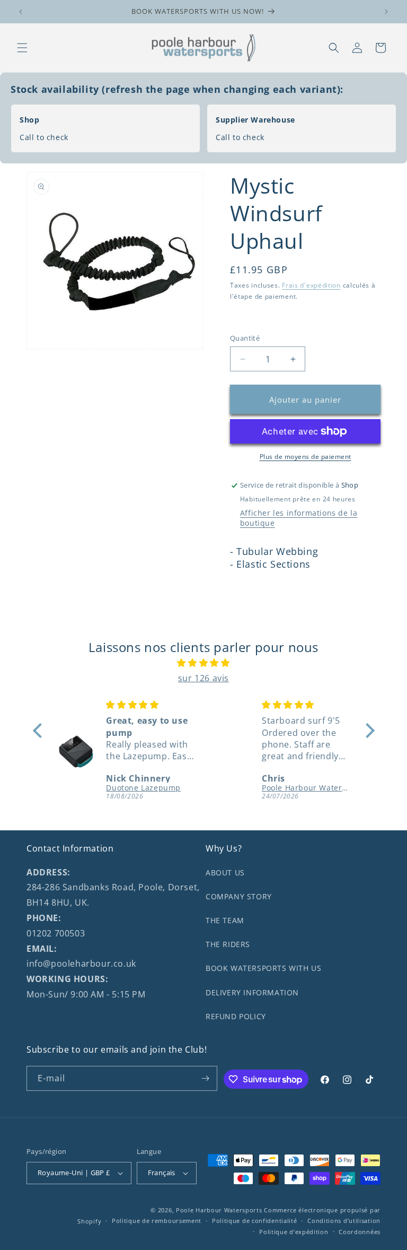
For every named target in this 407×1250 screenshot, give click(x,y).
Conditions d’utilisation (344, 1221)
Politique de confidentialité (254, 1221)
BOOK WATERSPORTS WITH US (263, 968)
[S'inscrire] (205, 1078)
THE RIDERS (228, 944)
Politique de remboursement (156, 1221)
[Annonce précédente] (20, 11)
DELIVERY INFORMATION (252, 992)
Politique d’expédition (293, 1232)
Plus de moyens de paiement (305, 456)
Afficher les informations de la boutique (299, 518)
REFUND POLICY (236, 1016)
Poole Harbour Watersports (219, 1210)
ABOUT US (225, 872)
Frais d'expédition (311, 285)
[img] (203, 663)
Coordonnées (360, 1232)
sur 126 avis (203, 678)
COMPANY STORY (239, 896)
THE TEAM (225, 920)
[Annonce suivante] (386, 11)
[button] (22, 47)
